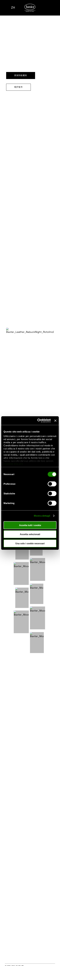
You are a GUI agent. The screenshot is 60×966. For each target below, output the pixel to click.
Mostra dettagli (42, 515)
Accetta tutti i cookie (30, 525)
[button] (4, 7)
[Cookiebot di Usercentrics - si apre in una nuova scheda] (38, 421)
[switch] (52, 483)
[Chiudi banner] (55, 421)
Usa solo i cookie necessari (30, 543)
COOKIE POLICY (13, 464)
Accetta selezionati (30, 534)
